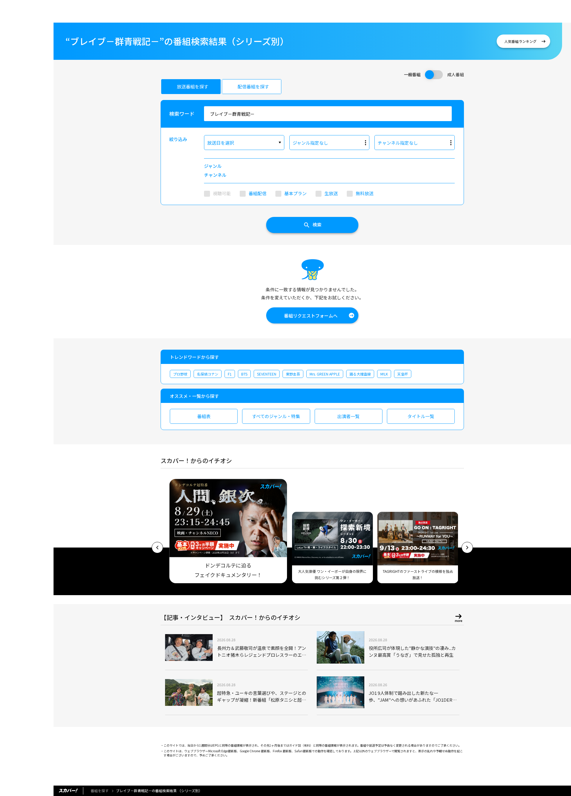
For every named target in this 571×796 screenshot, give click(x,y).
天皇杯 (402, 373)
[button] (157, 547)
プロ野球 (180, 373)
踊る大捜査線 (360, 373)
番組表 (204, 416)
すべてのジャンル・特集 (276, 416)
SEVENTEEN (266, 373)
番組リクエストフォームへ (311, 315)
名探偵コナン (207, 373)
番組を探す (100, 790)
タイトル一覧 (420, 416)
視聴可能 (222, 193)
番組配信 (257, 193)
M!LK (384, 373)
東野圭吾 (293, 373)
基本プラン (295, 193)
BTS (244, 373)
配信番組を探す (253, 86)
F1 (230, 373)
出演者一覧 (348, 416)
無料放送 (365, 193)
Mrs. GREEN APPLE (325, 373)
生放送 (331, 193)
